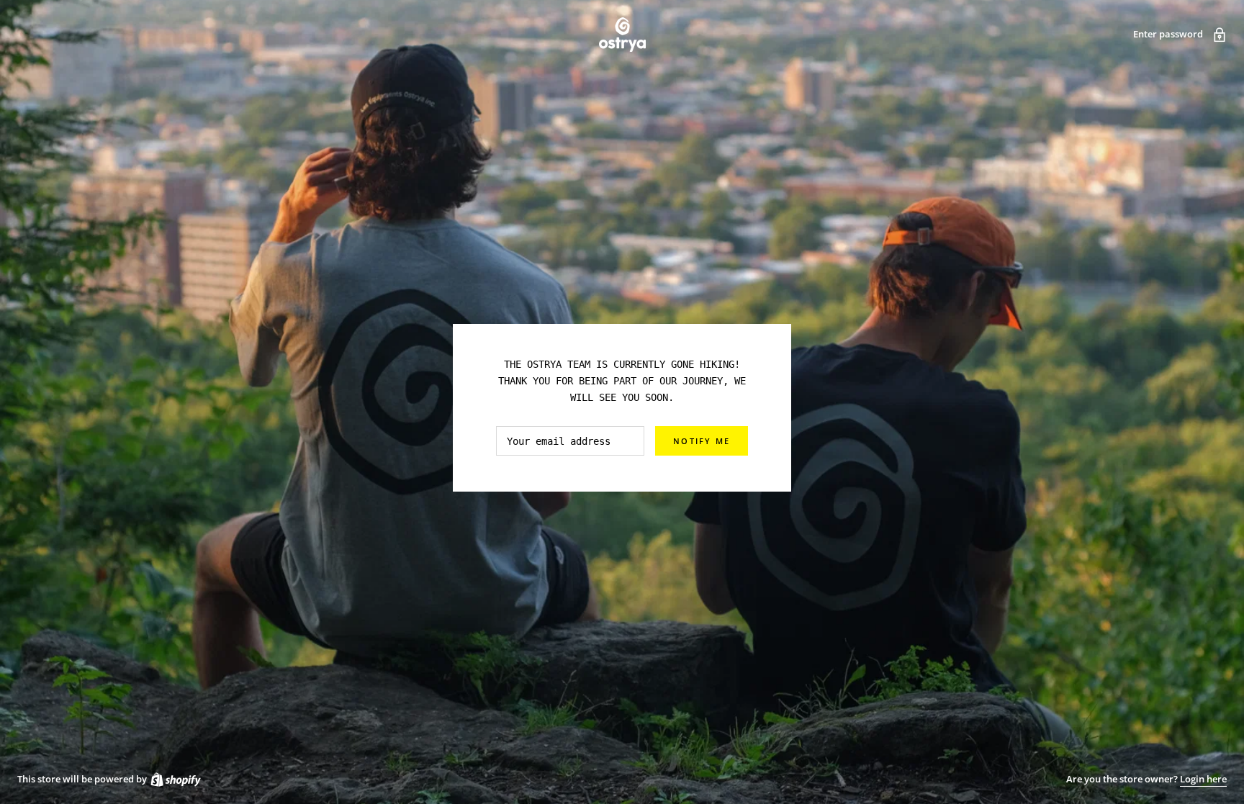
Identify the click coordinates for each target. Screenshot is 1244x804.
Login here (1203, 778)
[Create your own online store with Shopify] (175, 778)
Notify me (701, 440)
